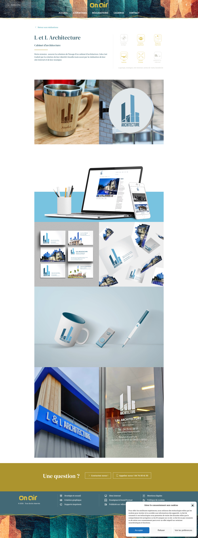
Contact (134, 12)
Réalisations (100, 12)
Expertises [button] (80, 12)
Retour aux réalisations (48, 27)
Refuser (161, 530)
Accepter (139, 530)
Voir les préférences (183, 530)
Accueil (63, 12)
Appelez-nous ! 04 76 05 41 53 (133, 475)
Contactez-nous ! (99, 475)
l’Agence (119, 12)
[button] (192, 505)
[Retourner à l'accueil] (99, 4)
